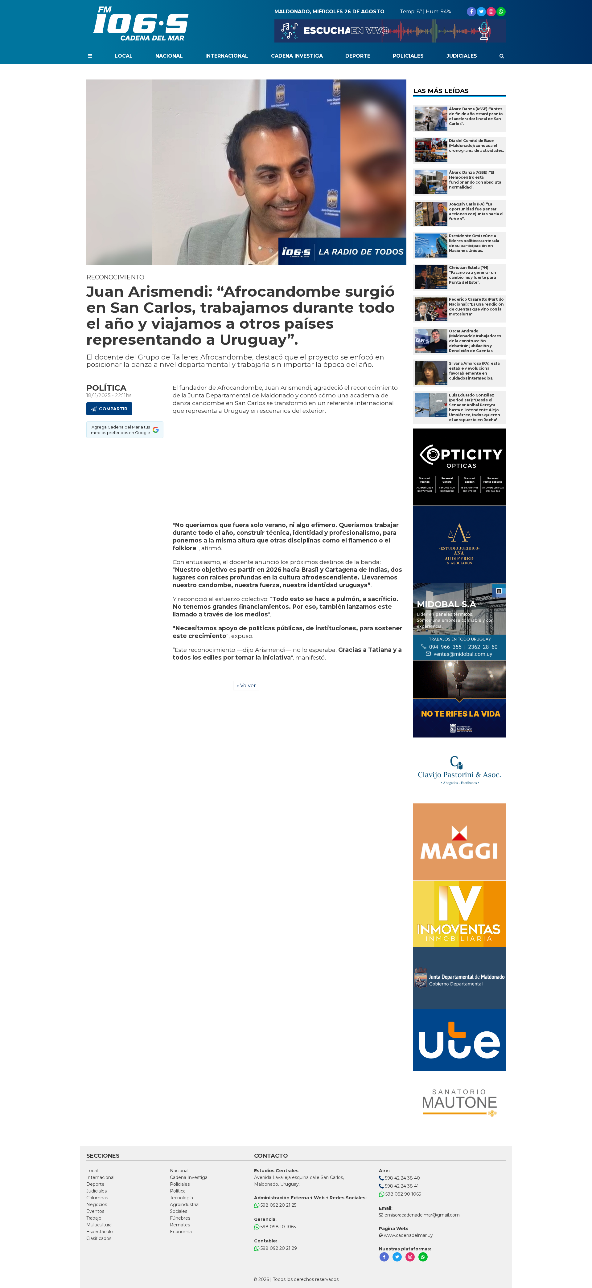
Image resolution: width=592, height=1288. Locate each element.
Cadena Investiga (297, 56)
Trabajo (93, 1218)
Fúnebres (180, 1218)
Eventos (95, 1211)
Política (178, 1191)
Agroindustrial (184, 1204)
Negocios (96, 1204)
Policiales (408, 56)
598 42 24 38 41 (401, 1186)
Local (124, 56)
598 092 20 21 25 (277, 1205)
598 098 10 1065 (277, 1226)
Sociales (178, 1211)
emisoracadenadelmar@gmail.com (422, 1215)
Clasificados (98, 1238)
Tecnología (181, 1198)
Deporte (357, 56)
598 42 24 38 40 (402, 1178)
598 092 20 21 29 (278, 1248)
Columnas (97, 1198)
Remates (180, 1225)
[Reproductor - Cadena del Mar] (390, 31)
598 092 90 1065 (402, 1194)
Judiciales (461, 56)
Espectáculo (99, 1231)
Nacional (169, 56)
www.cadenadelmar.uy (408, 1235)
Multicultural (99, 1225)
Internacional (226, 56)
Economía (181, 1231)
